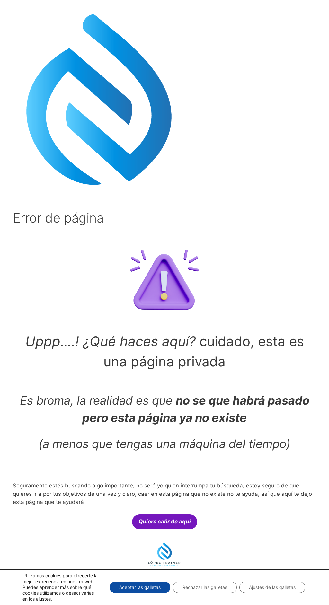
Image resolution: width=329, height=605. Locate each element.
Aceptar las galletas (140, 587)
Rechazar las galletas (204, 587)
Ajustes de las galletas (272, 587)
